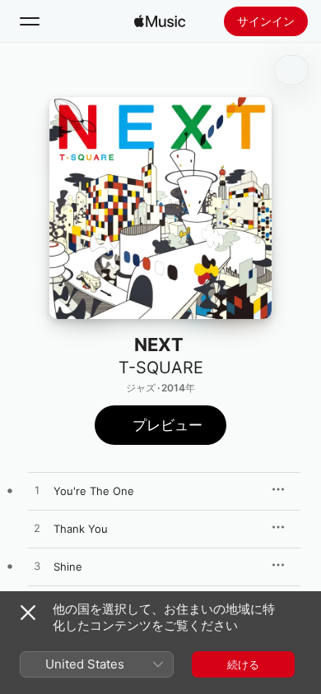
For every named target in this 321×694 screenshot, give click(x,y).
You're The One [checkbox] (94, 490)
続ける (243, 664)
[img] (159, 21)
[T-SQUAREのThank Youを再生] (37, 528)
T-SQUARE (161, 367)
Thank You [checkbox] (81, 528)
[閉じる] (28, 612)
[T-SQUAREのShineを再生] (37, 566)
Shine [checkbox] (68, 566)
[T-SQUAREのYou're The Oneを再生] (37, 490)
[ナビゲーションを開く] (30, 21)
